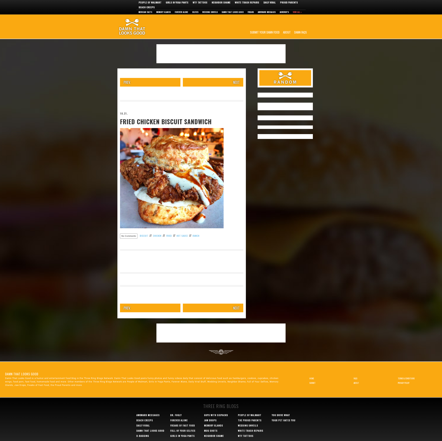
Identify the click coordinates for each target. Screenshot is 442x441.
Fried (169, 235)
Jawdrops (284, 12)
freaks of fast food (182, 425)
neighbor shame (214, 436)
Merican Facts (145, 12)
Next (236, 82)
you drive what (281, 415)
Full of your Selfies (182, 430)
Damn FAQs (300, 32)
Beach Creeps (147, 7)
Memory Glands (163, 12)
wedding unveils (248, 425)
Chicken (157, 235)
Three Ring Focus (221, 352)
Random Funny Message (285, 78)
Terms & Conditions (406, 378)
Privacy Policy (403, 383)
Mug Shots (211, 430)
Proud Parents (289, 2)
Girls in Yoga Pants (177, 2)
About (287, 32)
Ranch (196, 235)
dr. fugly (176, 415)
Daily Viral (269, 2)
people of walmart (249, 415)
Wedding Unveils (210, 12)
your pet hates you (283, 420)
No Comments (128, 236)
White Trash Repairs (247, 2)
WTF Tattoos (200, 2)
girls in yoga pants (182, 436)
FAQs (355, 378)
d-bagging (142, 436)
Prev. (127, 82)
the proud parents (250, 420)
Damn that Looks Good (233, 12)
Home (311, 378)
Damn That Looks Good (138, 26)
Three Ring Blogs (221, 406)
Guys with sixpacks (216, 415)
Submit (312, 383)
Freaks (251, 12)
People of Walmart (150, 2)
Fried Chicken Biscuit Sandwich (166, 121)
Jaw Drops (210, 420)
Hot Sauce (182, 235)
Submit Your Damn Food (265, 32)
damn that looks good (150, 430)
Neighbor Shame (221, 2)
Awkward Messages (267, 12)
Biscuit (144, 235)
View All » (297, 12)
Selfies (195, 12)
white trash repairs (250, 430)
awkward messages (148, 415)
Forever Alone (181, 12)
